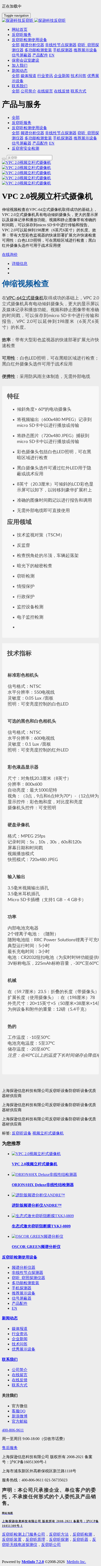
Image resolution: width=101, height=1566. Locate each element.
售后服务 (10, 1448)
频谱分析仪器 (32, 133)
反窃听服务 (21, 123)
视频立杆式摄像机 (48, 1133)
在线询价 (10, 254)
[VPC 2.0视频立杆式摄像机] (36, 1154)
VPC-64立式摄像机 (25, 298)
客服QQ (18, 1411)
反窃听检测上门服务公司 (23, 1534)
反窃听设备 (21, 1133)
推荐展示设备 (85, 138)
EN (51, 143)
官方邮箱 (19, 1421)
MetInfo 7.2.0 (33, 1562)
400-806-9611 (13, 1430)
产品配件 (40, 143)
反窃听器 (80, 1539)
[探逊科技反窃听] (50, 20)
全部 (16, 45)
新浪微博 (19, 1416)
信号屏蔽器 (21, 143)
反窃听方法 (59, 1534)
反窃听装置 (12, 1539)
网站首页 (19, 29)
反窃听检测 (82, 1534)
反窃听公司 (51, 1545)
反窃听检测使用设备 (29, 128)
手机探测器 (63, 138)
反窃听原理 (35, 1539)
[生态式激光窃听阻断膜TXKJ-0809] (43, 1216)
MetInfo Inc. (76, 1562)
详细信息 (19, 263)
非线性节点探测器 (60, 133)
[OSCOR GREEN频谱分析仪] (37, 1236)
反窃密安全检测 (25, 148)
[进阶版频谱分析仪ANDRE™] (38, 1195)
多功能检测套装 (38, 138)
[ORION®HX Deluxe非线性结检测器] (44, 1174)
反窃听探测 (59, 1539)
